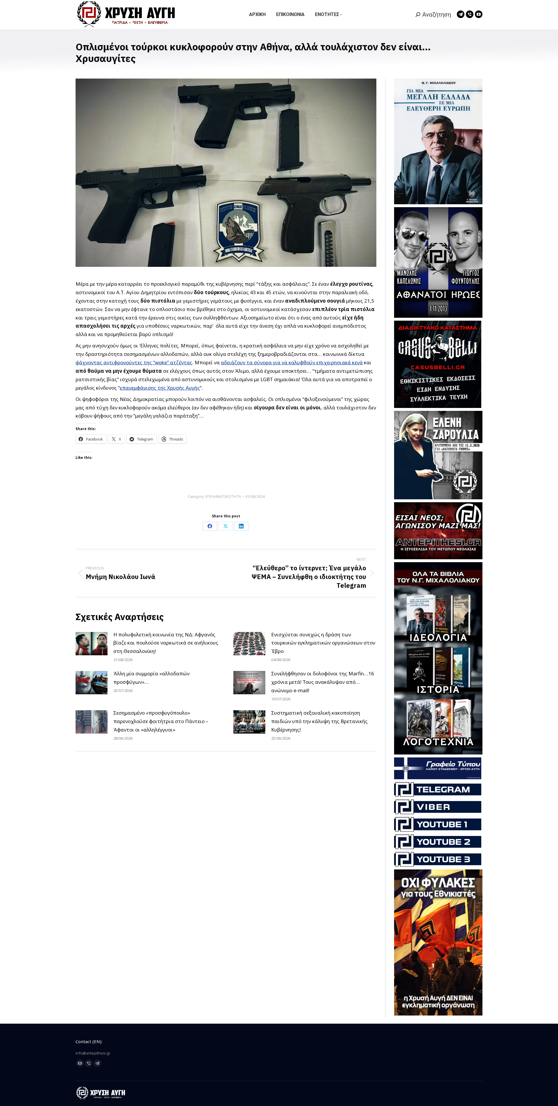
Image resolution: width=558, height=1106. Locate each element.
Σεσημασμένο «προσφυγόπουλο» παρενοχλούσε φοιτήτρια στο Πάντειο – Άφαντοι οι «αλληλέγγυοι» (160, 721)
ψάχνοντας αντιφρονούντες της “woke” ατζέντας (134, 362)
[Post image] (92, 643)
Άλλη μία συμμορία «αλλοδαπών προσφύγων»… (151, 677)
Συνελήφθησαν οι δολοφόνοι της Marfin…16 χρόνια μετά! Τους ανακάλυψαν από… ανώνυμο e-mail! (322, 682)
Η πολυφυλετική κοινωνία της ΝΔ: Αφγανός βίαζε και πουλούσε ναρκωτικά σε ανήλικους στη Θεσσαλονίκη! (165, 643)
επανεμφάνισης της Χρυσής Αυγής (160, 387)
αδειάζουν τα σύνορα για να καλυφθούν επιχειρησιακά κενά (292, 362)
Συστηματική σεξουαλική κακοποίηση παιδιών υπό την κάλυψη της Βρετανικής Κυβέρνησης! (319, 721)
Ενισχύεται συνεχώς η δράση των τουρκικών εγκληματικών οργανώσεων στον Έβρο (323, 643)
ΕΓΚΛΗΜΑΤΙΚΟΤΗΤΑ (223, 496)
